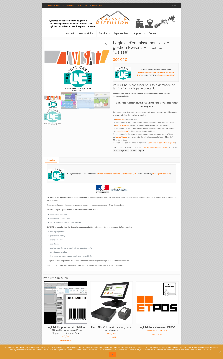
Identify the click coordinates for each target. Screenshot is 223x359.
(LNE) (135, 174)
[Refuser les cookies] (220, 352)
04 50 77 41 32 (83, 5)
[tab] (51, 160)
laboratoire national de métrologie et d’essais (115, 174)
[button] (106, 44)
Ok (112, 354)
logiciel (141, 151)
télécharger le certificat (165, 75)
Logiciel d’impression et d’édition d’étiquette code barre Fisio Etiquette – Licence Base (66, 330)
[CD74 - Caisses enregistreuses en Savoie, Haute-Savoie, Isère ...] (111, 19)
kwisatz (133, 151)
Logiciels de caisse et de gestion (155, 147)
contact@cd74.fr (98, 5)
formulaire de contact (56, 5)
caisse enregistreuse (121, 151)
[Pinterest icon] (175, 6)
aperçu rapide (65, 340)
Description (51, 160)
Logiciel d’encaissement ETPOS (157, 327)
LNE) (140, 75)
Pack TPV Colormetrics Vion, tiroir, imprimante (111, 329)
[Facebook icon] (172, 6)
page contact (145, 88)
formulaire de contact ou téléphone (162, 143)
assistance (70, 5)
